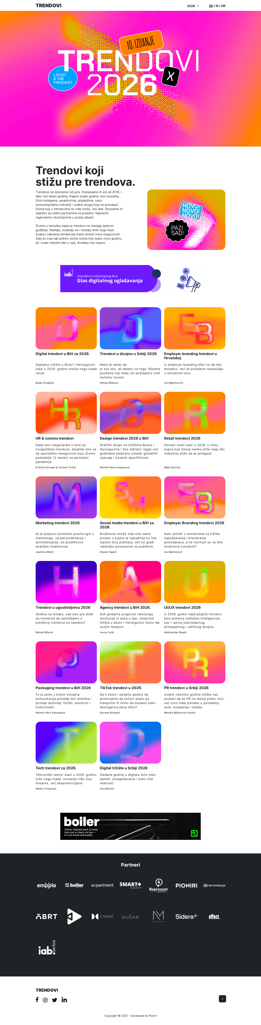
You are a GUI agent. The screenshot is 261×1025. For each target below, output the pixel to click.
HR (223, 6)
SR (211, 6)
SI (217, 6)
